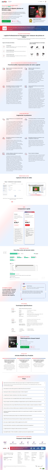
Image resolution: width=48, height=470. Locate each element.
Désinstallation (22, 330)
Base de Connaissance (31, 330)
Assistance (41, 1)
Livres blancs (26, 458)
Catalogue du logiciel (27, 459)
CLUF (20, 331)
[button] (45, 291)
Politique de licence (20, 459)
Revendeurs (33, 459)
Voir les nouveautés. (10, 29)
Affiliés (32, 458)
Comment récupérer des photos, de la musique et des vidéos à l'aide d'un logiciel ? (38, 361)
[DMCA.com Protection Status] (43, 468)
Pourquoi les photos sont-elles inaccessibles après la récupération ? (24, 361)
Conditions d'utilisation (20, 458)
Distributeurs (33, 460)
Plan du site (40, 458)
